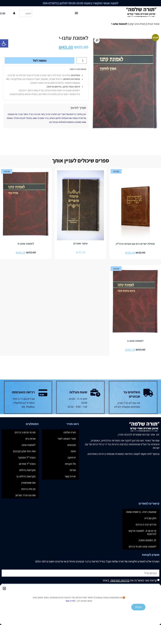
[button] (4, 588)
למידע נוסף (70, 600)
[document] (80, 312)
